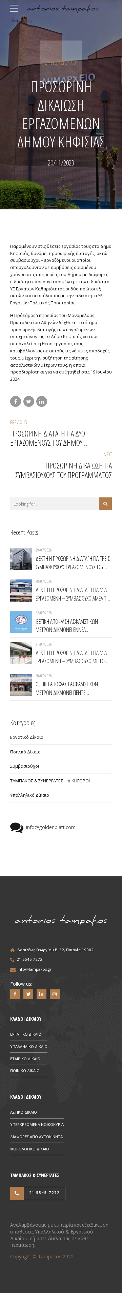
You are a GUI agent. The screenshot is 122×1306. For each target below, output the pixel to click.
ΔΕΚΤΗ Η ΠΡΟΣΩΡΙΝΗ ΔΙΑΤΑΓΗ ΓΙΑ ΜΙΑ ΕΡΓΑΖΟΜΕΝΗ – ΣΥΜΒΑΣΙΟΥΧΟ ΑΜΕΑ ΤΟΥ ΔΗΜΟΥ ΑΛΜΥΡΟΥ (73, 594)
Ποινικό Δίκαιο (25, 752)
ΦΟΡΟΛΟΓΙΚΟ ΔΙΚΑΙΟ (29, 1148)
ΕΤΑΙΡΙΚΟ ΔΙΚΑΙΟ (25, 1058)
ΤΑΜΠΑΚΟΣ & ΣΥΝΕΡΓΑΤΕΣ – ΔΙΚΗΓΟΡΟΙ (50, 781)
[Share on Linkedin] (41, 401)
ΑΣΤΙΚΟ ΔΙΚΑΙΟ (23, 1112)
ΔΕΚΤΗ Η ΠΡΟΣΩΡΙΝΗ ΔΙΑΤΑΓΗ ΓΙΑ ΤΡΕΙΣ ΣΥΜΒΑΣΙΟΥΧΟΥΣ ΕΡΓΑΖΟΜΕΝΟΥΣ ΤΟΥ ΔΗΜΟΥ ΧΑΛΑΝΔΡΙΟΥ (72, 562)
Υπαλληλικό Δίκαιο (29, 795)
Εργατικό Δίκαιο (26, 737)
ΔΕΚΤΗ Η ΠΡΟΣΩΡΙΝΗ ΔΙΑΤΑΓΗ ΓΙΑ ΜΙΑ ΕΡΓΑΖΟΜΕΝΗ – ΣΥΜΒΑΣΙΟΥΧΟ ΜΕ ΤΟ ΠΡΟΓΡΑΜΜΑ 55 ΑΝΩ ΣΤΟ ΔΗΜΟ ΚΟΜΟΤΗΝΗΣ (71, 657)
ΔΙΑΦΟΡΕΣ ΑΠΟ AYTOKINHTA (36, 1136)
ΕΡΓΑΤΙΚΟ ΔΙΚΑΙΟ (25, 1034)
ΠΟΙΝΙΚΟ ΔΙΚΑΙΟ (25, 1070)
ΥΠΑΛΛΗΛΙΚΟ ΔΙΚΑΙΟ (28, 1046)
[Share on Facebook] (15, 401)
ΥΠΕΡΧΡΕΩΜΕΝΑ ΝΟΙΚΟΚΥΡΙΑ (37, 1124)
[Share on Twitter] (28, 401)
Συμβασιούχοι (61, 62)
